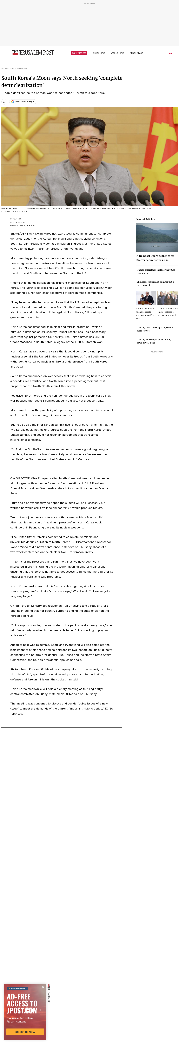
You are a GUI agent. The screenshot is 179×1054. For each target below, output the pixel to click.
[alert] (25, 1022)
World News (22, 68)
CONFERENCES (79, 53)
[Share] (4, 101)
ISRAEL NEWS (99, 53)
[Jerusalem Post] (31, 53)
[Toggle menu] (5, 53)
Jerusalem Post (7, 68)
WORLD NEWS (117, 53)
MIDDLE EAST (136, 53)
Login (170, 53)
